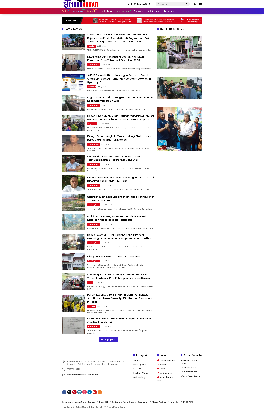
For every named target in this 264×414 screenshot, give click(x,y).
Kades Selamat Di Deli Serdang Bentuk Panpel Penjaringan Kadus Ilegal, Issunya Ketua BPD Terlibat (119, 236)
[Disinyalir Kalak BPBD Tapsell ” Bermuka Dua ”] (73, 261)
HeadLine (91, 46)
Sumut (136, 360)
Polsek (163, 368)
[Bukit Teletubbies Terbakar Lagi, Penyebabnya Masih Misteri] (170, 20)
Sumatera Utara (167, 360)
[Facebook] (64, 392)
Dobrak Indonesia (189, 371)
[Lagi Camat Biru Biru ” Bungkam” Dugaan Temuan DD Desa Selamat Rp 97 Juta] (73, 103)
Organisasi (92, 124)
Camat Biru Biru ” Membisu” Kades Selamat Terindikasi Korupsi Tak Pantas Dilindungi (114, 158)
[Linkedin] (89, 392)
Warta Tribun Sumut (190, 376)
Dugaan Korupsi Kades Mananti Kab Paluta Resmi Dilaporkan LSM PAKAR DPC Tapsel (146, 20)
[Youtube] (95, 392)
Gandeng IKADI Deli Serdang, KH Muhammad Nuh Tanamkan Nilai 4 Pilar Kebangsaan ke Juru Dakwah (119, 276)
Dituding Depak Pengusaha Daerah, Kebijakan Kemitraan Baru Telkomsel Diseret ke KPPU (115, 58)
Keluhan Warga (140, 373)
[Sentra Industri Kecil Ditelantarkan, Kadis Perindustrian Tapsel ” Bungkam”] (73, 202)
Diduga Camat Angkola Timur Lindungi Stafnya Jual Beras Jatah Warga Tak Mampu (119, 137)
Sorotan (137, 368)
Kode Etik (103, 402)
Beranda (66, 402)
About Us (79, 402)
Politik (90, 282)
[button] (187, 4)
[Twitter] (69, 392)
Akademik (92, 87)
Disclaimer (143, 402)
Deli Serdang (139, 377)
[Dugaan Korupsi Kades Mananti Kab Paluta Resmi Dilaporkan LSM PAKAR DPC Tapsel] (126, 20)
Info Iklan (174, 402)
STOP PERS (188, 402)
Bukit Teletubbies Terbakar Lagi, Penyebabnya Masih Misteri (187, 20)
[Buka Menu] (200, 4)
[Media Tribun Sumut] (81, 4)
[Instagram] (84, 392)
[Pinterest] (74, 392)
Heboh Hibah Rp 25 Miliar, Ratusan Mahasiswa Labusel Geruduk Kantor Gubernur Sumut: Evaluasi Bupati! (120, 117)
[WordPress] (79, 392)
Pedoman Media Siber (123, 402)
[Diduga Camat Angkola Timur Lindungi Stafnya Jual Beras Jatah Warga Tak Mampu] (73, 143)
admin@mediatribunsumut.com (82, 374)
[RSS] (100, 392)
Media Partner (159, 402)
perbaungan (166, 373)
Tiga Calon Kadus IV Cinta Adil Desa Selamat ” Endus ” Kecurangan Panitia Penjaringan (102, 20)
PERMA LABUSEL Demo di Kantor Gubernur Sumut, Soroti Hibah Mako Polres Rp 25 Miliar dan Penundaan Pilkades (120, 298)
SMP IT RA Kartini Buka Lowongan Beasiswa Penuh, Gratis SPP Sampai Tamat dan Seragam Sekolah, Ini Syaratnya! (119, 79)
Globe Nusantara (189, 367)
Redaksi (91, 402)
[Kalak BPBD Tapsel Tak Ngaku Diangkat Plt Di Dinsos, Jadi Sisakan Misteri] (73, 325)
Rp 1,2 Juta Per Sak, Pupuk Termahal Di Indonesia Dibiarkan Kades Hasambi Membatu (117, 218)
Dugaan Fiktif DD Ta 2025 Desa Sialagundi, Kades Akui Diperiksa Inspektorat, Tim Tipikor (120, 179)
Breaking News (93, 64)
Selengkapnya (108, 339)
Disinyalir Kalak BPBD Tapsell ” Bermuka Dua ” (115, 256)
